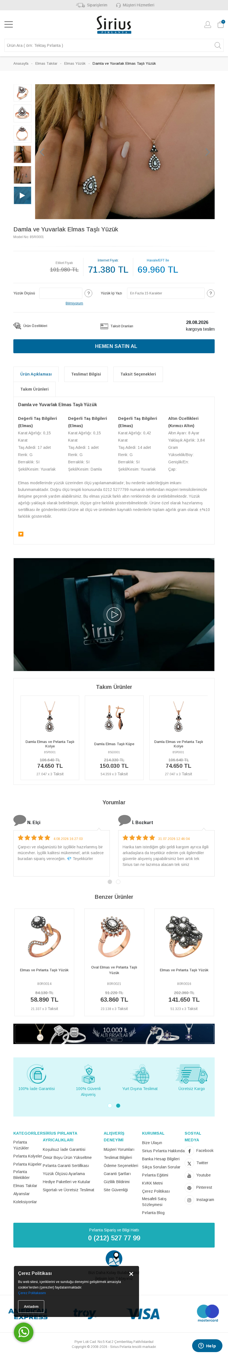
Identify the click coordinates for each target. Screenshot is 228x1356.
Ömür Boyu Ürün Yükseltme (67, 1157)
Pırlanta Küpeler (27, 1164)
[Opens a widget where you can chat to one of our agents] (207, 1346)
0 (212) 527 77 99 (114, 1238)
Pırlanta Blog (153, 1212)
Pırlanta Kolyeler (27, 1156)
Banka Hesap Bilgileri (161, 1159)
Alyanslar (21, 1194)
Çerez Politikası (156, 1191)
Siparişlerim (97, 5)
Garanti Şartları (117, 1173)
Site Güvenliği (116, 1190)
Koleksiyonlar (25, 1202)
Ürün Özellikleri (35, 326)
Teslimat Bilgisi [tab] (86, 374)
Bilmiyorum (74, 303)
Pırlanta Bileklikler (21, 1174)
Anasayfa (20, 63)
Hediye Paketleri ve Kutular (66, 1182)
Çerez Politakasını (32, 1293)
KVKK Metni (152, 1183)
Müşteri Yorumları (119, 1149)
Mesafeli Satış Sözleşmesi (154, 1202)
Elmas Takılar (46, 63)
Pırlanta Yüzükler (21, 1145)
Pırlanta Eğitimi (155, 1175)
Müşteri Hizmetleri (138, 5)
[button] (42, 152)
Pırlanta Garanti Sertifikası (66, 1165)
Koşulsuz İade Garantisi (64, 1149)
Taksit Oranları (121, 326)
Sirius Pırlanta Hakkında (163, 1151)
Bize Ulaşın (152, 1143)
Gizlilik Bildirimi (117, 1182)
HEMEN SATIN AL (116, 346)
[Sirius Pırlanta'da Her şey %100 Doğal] (114, 1033)
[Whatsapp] (23, 1332)
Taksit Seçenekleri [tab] (138, 374)
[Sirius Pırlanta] (114, 25)
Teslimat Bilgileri (118, 1157)
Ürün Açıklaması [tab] (36, 374)
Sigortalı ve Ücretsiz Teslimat (68, 1190)
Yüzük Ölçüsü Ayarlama (64, 1173)
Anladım (31, 1306)
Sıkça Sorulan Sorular (161, 1167)
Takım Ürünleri (34, 389)
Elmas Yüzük (75, 63)
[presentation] (16, 965)
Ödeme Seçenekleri (121, 1165)
